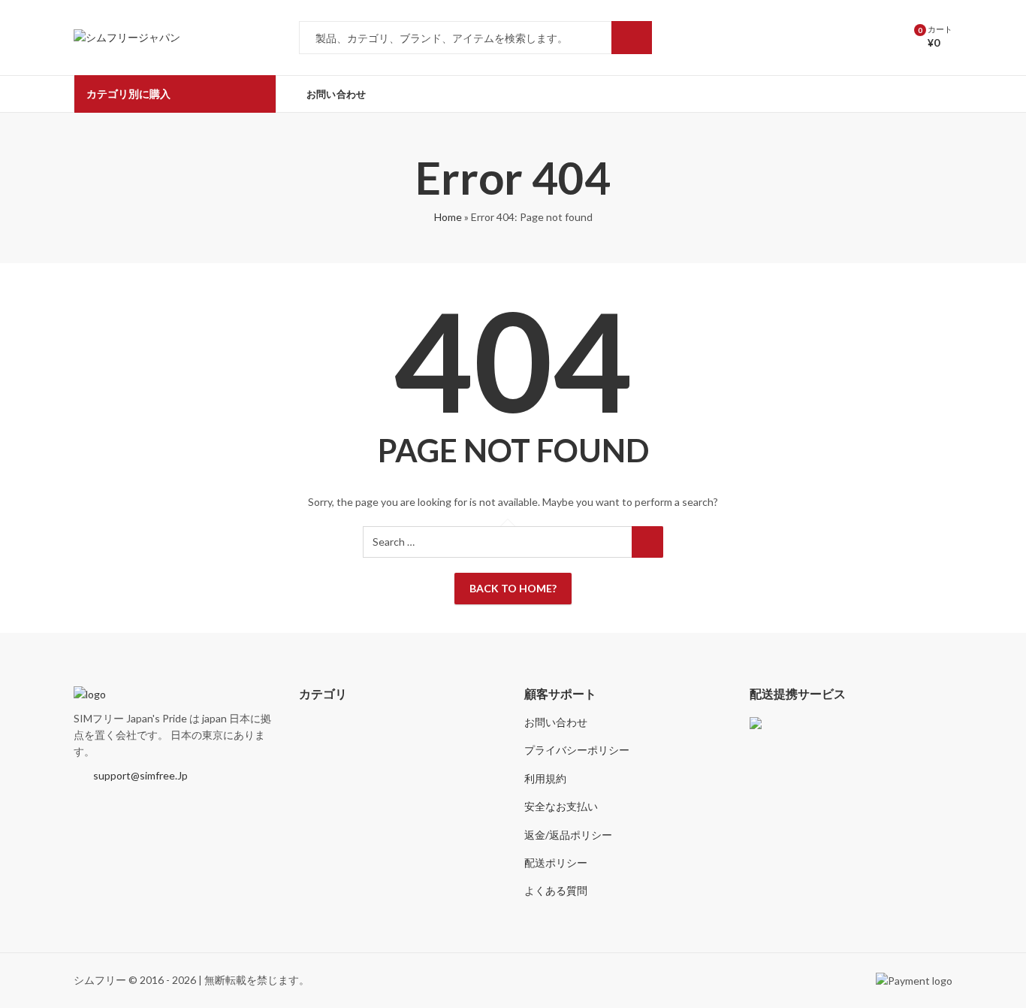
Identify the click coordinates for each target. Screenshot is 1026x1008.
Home (448, 216)
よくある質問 (555, 890)
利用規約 (545, 778)
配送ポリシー (555, 862)
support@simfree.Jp (140, 775)
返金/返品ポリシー (568, 834)
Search (631, 37)
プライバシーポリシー (576, 749)
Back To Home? (513, 588)
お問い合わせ (555, 722)
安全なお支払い (561, 806)
